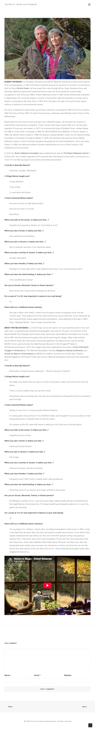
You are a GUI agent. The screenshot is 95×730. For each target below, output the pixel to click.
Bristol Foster (23, 88)
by (69, 350)
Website (67, 675)
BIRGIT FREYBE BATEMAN (16, 328)
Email (37, 675)
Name (7, 675)
